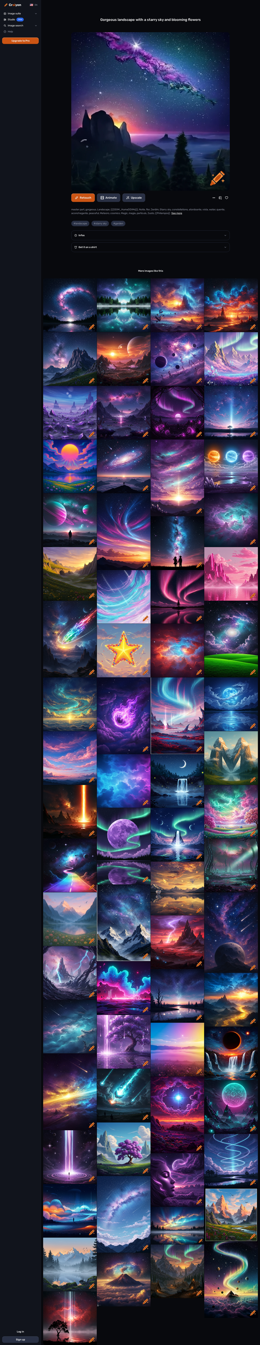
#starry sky (100, 223)
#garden (118, 223)
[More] (214, 198)
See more (176, 213)
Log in (20, 1331)
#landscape (80, 223)
